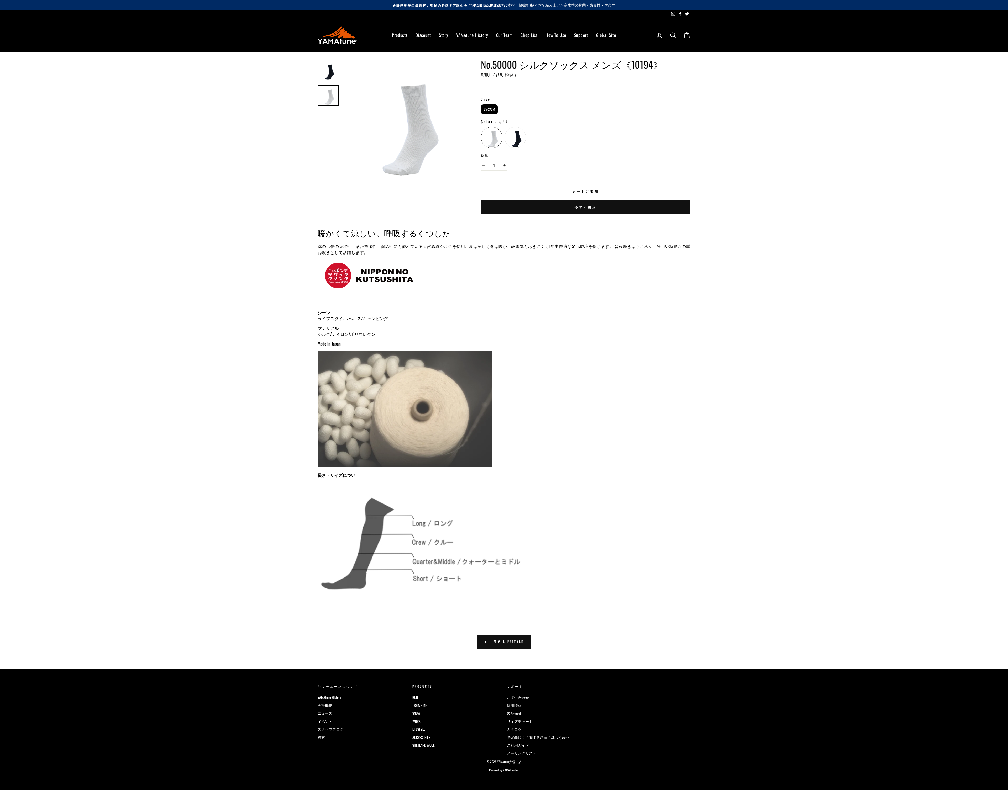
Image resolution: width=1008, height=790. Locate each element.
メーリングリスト (521, 753)
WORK (416, 721)
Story (443, 35)
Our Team (504, 35)
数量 (485, 155)
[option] (504, 5)
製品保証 (514, 713)
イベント (325, 721)
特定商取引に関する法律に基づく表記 (538, 737)
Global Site (606, 35)
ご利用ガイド (518, 745)
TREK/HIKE (419, 705)
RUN (415, 697)
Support (581, 35)
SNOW (416, 713)
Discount (423, 35)
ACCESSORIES (421, 737)
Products (400, 35)
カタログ (514, 729)
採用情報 (514, 705)
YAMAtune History (472, 35)
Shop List (529, 35)
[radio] (489, 109)
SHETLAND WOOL (423, 745)
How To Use (555, 35)
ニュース (325, 713)
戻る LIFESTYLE (508, 641)
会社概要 (325, 705)
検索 (321, 737)
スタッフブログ (330, 729)
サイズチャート (520, 721)
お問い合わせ (518, 697)
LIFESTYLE (418, 729)
